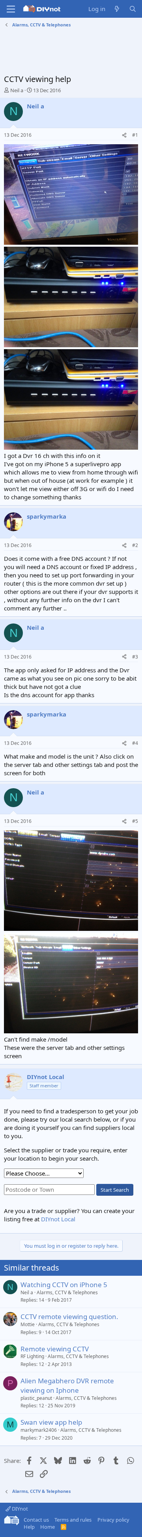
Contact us (36, 1519)
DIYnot (19, 1508)
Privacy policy (113, 1519)
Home (47, 1526)
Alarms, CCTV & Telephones (67, 1292)
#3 (135, 656)
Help (29, 1526)
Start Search (115, 1189)
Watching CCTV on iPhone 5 (64, 1284)
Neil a (16, 90)
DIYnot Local (58, 1219)
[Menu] (11, 9)
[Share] (124, 135)
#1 (135, 135)
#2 (135, 545)
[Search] (132, 9)
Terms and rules (73, 1519)
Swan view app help (51, 1422)
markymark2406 (39, 1430)
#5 (135, 821)
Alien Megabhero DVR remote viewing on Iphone (67, 1385)
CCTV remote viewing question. (69, 1316)
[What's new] (117, 9)
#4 (135, 743)
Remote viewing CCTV (55, 1348)
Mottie (28, 1324)
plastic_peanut (36, 1398)
